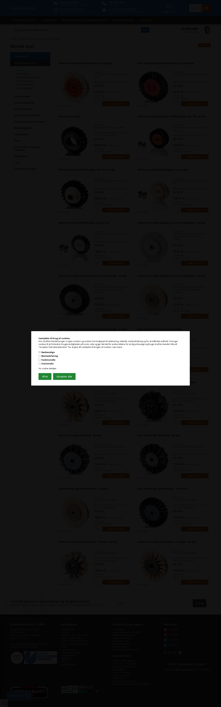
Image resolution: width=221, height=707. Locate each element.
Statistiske (47, 363)
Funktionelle (48, 359)
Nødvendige (48, 352)
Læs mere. (117, 347)
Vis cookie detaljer (47, 368)
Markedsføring (49, 355)
